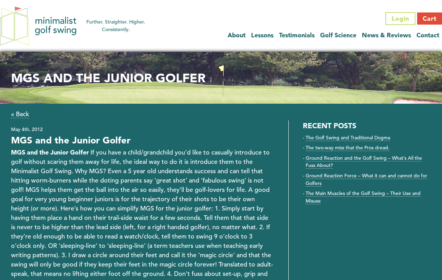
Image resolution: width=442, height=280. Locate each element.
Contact (427, 35)
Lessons (262, 35)
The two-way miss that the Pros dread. (348, 147)
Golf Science (338, 35)
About (237, 35)
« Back (20, 114)
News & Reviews (386, 35)
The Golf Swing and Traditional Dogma (348, 137)
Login (401, 18)
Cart (429, 18)
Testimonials (297, 35)
